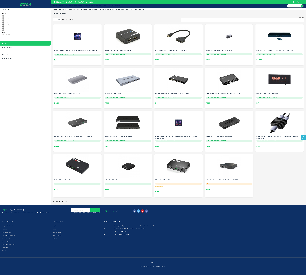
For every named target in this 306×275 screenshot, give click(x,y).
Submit (153, 146)
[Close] (169, 124)
